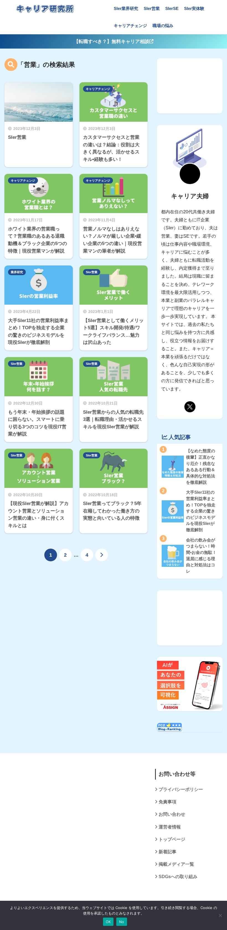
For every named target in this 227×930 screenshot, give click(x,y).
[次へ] (101, 555)
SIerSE (172, 8)
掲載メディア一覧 (176, 864)
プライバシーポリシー (181, 789)
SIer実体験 (194, 8)
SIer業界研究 (126, 8)
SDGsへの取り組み (178, 876)
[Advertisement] (189, 85)
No (121, 922)
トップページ (172, 839)
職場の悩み (163, 25)
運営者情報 (170, 827)
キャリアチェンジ (130, 25)
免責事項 (167, 801)
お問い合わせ (172, 814)
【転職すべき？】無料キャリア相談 (111, 41)
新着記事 (167, 851)
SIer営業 (152, 8)
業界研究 (17, 272)
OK (108, 922)
